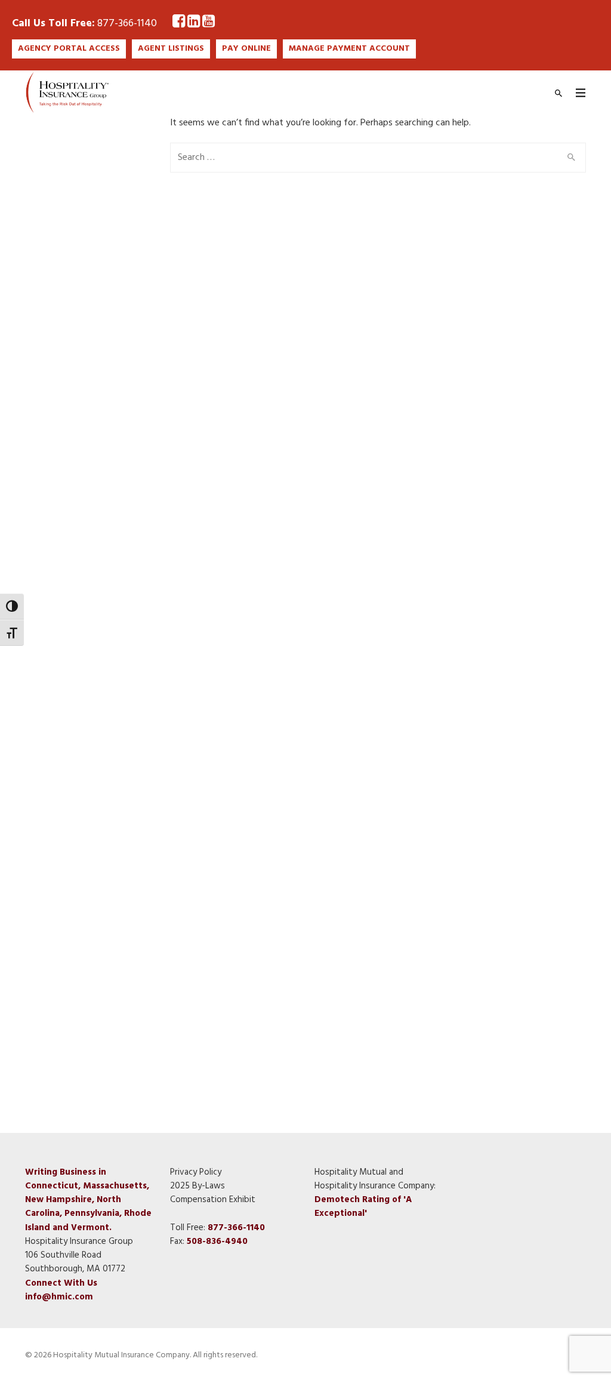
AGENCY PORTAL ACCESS (69, 49)
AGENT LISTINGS (171, 49)
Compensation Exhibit (212, 1200)
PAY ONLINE (246, 49)
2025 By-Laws (197, 1186)
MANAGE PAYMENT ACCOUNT (349, 49)
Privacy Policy (195, 1172)
